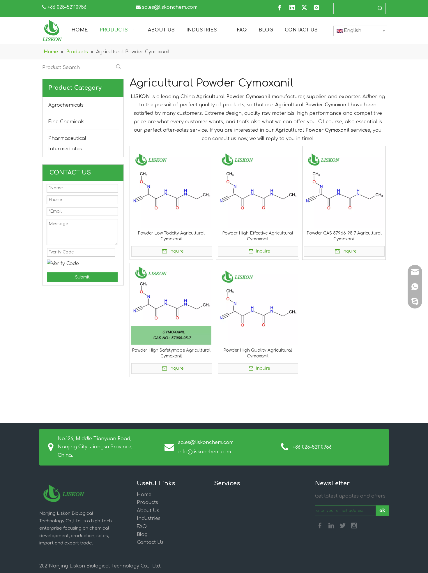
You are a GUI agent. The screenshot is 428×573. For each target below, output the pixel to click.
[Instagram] (316, 7)
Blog (142, 534)
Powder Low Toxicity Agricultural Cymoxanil (171, 236)
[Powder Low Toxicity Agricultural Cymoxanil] (171, 187)
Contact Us (150, 542)
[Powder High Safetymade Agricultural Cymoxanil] (171, 304)
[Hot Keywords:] (380, 8)
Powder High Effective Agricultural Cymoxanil (257, 236)
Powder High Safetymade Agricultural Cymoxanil (171, 353)
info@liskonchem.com (204, 451)
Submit (82, 277)
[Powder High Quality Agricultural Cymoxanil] (258, 304)
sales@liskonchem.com (169, 7)
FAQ (142, 526)
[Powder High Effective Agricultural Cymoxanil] (258, 187)
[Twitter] (304, 7)
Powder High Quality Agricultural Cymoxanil (257, 353)
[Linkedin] (292, 7)
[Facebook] (279, 7)
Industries (148, 518)
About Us (148, 510)
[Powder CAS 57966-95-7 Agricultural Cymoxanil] (344, 187)
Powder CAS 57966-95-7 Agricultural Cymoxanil (344, 236)
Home (144, 494)
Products (147, 502)
